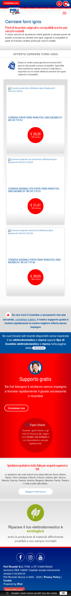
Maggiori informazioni (35, 491)
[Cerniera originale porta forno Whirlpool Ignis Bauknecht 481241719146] (35, 242)
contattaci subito (25, 319)
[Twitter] (40, 557)
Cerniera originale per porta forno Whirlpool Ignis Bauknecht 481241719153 (33, 190)
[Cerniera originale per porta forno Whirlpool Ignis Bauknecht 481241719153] (35, 171)
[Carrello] (65, 4)
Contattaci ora (11, 3)
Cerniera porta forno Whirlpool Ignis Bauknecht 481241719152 (35, 119)
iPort (20, 584)
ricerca (39, 348)
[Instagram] (30, 557)
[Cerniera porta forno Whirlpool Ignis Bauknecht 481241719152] (35, 100)
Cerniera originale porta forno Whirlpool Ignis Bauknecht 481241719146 (34, 261)
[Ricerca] (59, 3)
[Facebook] (20, 557)
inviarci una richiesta (37, 436)
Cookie (7, 580)
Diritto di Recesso (14, 589)
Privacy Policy (52, 577)
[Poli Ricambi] (14, 10)
